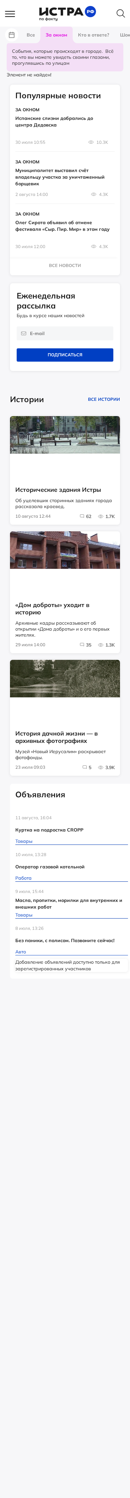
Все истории (104, 399)
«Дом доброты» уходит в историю (52, 608)
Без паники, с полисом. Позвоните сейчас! (64, 940)
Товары (23, 841)
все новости (65, 265)
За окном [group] (56, 35)
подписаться (65, 354)
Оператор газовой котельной (50, 867)
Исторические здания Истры (58, 489)
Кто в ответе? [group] (93, 35)
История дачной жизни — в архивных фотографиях (56, 737)
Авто (20, 952)
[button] (13, 14)
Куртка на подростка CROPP (49, 830)
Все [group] (31, 35)
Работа (23, 878)
